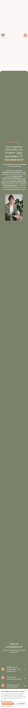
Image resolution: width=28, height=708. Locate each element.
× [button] (26, 690)
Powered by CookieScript (6, 706)
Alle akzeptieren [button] (7, 703)
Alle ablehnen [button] (21, 703)
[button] (14, 701)
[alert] (14, 698)
